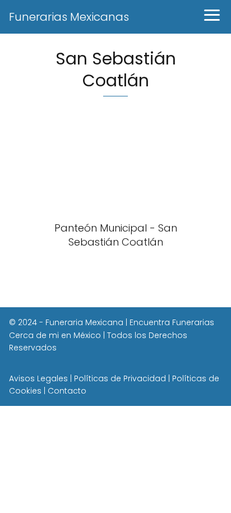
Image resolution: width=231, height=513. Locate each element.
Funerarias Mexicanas (69, 17)
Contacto (67, 390)
